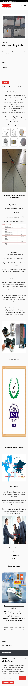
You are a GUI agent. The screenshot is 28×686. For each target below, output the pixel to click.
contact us (9, 52)
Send (5, 82)
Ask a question (7, 645)
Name (3, 57)
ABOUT (4, 641)
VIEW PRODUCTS (8, 683)
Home (3, 12)
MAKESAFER (6, 653)
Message (5, 67)
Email (3, 62)
